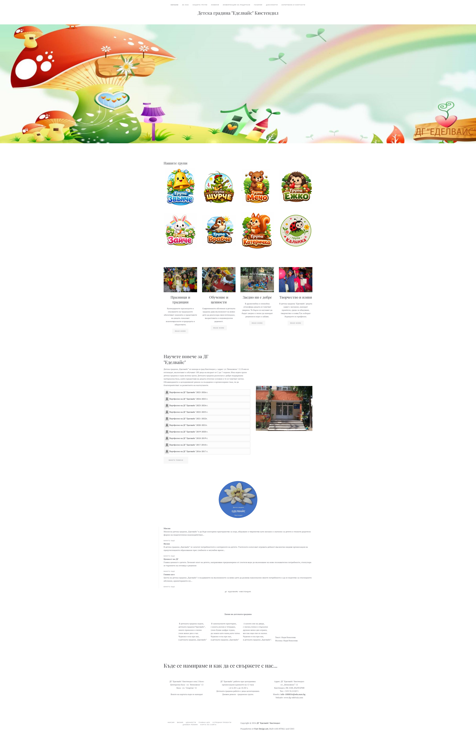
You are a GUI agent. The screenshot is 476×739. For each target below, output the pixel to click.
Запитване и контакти (293, 5)
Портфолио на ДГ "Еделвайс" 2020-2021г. (188, 425)
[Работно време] (238, 688)
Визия (180, 722)
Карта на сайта (208, 725)
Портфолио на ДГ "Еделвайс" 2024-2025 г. (188, 398)
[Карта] (187, 688)
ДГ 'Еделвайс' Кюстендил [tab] (238, 592)
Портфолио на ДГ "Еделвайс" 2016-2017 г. (188, 451)
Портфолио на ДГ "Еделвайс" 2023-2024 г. (188, 405)
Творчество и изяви (295, 297)
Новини (215, 5)
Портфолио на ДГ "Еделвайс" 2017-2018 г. (188, 444)
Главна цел (204, 722)
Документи (272, 5)
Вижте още (169, 540)
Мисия (171, 722)
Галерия (258, 5)
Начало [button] (174, 5)
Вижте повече (180, 189)
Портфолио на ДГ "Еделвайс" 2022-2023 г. (188, 412)
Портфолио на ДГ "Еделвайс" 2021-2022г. (188, 418)
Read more (180, 331)
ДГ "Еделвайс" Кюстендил (268, 723)
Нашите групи (200, 5)
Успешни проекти (222, 722)
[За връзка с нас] (289, 688)
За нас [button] (185, 5)
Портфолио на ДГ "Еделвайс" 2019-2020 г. (188, 431)
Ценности (191, 722)
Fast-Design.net (261, 728)
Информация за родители (236, 5)
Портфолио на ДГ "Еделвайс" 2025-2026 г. (188, 392)
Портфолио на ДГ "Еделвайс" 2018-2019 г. (188, 438)
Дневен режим (190, 725)
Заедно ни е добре (257, 297)
